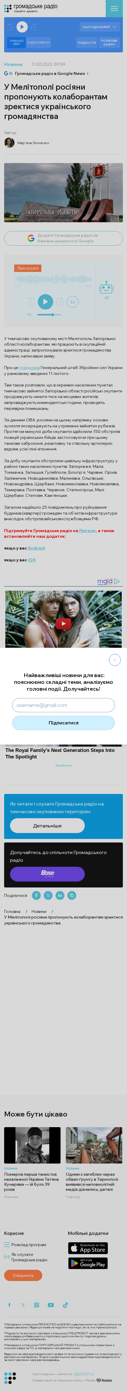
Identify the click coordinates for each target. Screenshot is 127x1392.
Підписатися (64, 723)
